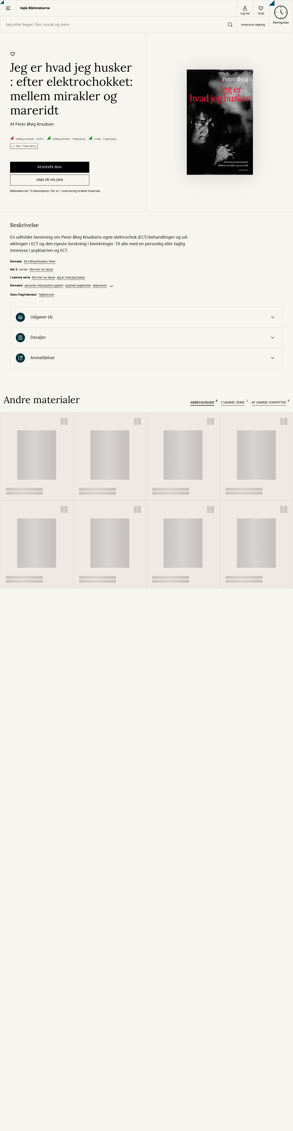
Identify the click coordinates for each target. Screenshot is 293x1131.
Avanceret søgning (253, 25)
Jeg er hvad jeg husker (71, 277)
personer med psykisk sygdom (44, 285)
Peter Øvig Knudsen (34, 124)
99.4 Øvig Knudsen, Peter (40, 261)
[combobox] (118, 24)
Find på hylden (49, 180)
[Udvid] (111, 286)
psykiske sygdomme (78, 285)
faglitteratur (46, 295)
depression (100, 285)
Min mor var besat (41, 269)
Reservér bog (50, 167)
